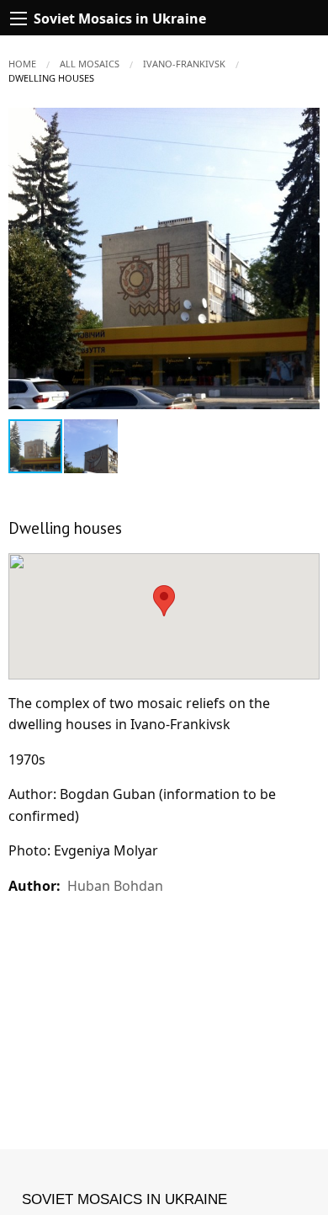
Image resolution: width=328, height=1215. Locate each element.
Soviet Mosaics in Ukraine (124, 1199)
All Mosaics (89, 63)
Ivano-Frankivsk (184, 63)
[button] (304, 122)
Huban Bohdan (115, 886)
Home (22, 63)
